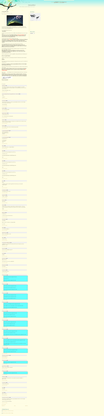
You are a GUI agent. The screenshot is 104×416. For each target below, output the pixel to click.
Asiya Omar (3, 248)
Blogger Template (56, 2)
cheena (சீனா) (4, 219)
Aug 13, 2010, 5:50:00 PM (4, 123)
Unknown (3, 119)
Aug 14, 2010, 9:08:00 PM (4, 235)
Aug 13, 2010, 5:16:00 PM (4, 117)
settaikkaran (4, 376)
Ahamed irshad (4, 360)
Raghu (3, 227)
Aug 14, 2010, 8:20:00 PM (4, 230)
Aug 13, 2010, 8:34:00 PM (4, 148)
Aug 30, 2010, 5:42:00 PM (4, 395)
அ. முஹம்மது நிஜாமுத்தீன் (5, 130)
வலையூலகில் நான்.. (5, 11)
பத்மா (2, 387)
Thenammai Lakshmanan (5, 355)
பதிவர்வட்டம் (5, 14)
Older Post (26, 405)
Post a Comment (4, 404)
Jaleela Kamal (4, 258)
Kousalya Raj (4, 100)
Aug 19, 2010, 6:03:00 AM (4, 380)
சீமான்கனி (3, 125)
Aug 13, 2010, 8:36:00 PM (4, 158)
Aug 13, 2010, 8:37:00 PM (4, 168)
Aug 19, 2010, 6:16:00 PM (4, 385)
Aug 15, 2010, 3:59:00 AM (4, 240)
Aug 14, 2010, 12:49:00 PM (4, 210)
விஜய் (3, 150)
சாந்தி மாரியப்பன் (4, 232)
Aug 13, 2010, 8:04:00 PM (4, 128)
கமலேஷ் (3, 253)
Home (15, 405)
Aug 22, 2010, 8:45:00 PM (4, 390)
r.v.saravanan (4, 382)
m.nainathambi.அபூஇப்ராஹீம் (6, 242)
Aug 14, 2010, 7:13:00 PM (4, 225)
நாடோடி (3, 145)
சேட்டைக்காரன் (18, 26)
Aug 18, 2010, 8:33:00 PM (4, 374)
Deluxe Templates (62, 2)
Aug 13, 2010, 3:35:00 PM (4, 98)
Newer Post (3, 405)
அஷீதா (3, 392)
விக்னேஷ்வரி (3, 85)
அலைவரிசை (31, 5)
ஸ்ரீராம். (3, 237)
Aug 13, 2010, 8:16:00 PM (4, 143)
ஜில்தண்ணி (3, 212)
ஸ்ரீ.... (3, 180)
